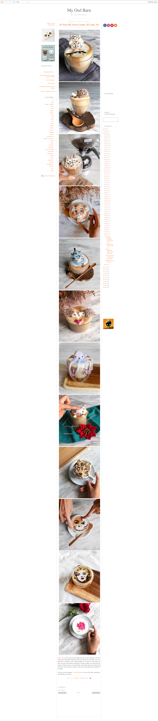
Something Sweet (50, 164)
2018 (106, 269)
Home (78, 692)
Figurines (51, 125)
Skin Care (51, 162)
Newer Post (62, 693)
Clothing (51, 110)
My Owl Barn (79, 10)
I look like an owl (50, 136)
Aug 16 (107, 172)
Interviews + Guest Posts (48, 138)
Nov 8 (107, 147)
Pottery (52, 157)
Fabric (52, 123)
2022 (106, 129)
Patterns (51, 155)
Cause (52, 108)
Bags (52, 102)
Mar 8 (107, 219)
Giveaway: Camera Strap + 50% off (48, 91)
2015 (106, 275)
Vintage (51, 170)
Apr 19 (107, 207)
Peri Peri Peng (77, 672)
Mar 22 (107, 215)
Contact (53, 25)
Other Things (50, 147)
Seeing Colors (50, 160)
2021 (106, 131)
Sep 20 (107, 161)
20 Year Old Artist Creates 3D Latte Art (79, 24)
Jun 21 (107, 188)
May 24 (107, 196)
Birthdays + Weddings (49, 104)
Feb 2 (107, 229)
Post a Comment (61, 690)
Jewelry (51, 140)
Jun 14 (107, 190)
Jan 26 (107, 231)
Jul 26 (107, 178)
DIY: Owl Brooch (51, 83)
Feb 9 (107, 227)
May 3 (107, 203)
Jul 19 (107, 180)
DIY (52, 121)
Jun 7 (107, 192)
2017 (106, 271)
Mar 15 (107, 217)
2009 (106, 287)
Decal (52, 117)
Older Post (96, 693)
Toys (52, 168)
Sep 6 (107, 165)
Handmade (51, 132)
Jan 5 (107, 264)
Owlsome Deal (50, 151)
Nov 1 (107, 149)
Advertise (50, 25)
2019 (106, 267)
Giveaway (51, 130)
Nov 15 (107, 145)
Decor (52, 119)
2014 (106, 277)
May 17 (107, 198)
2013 (106, 279)
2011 (106, 283)
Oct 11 (107, 155)
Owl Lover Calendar (49, 149)
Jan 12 (107, 235)
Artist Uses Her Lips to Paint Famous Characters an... (110, 257)
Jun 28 (107, 186)
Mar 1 (107, 221)
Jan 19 (107, 233)
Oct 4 (107, 157)
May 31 (107, 194)
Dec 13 (107, 137)
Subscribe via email (51, 23)
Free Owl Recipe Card (50, 80)
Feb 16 (107, 225)
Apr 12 (107, 209)
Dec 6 (107, 139)
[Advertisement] (79, 700)
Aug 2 (107, 176)
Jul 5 (107, 184)
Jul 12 (107, 182)
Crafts (52, 115)
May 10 (107, 200)
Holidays (51, 134)
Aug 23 (107, 170)
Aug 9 (107, 174)
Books (52, 106)
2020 (106, 133)
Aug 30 (107, 167)
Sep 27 (107, 159)
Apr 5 (107, 211)
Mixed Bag (51, 145)
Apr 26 (107, 205)
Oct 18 (107, 153)
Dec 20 (107, 134)
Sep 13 (107, 163)
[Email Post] (90, 678)
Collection (51, 112)
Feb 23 (107, 223)
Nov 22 (107, 143)
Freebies (51, 127)
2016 (106, 273)
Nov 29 (107, 141)
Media (52, 142)
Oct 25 (107, 151)
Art (52, 100)
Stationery (51, 166)
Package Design (50, 153)
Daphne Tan (61, 658)
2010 (106, 285)
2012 (106, 281)
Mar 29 (107, 213)
